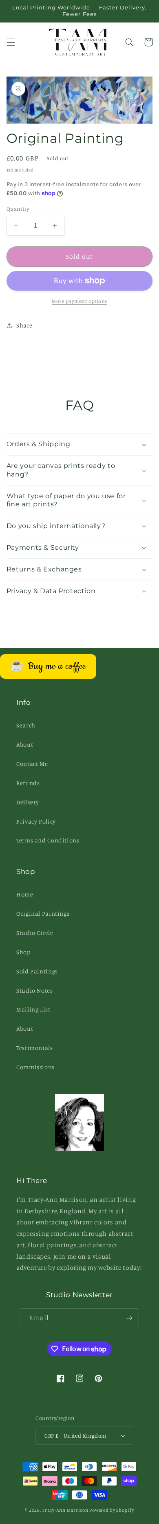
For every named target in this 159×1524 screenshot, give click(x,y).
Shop (23, 951)
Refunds (28, 782)
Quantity (18, 208)
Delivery (27, 802)
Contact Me (32, 763)
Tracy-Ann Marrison (65, 1510)
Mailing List (33, 1009)
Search (25, 725)
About (24, 744)
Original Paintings (42, 913)
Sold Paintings (37, 971)
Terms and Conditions (48, 840)
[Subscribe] (128, 1318)
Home (24, 894)
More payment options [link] (79, 301)
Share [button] (24, 325)
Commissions (35, 1066)
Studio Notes (34, 990)
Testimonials (34, 1047)
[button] (10, 42)
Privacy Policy (36, 821)
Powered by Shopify (111, 1510)
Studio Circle (34, 932)
